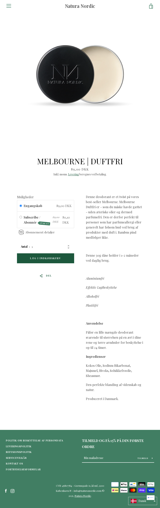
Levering (73, 174)
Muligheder (25, 197)
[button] (142, 501)
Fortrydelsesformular (23, 469)
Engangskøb (33, 206)
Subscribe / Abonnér (36, 220)
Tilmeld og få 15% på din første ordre (113, 443)
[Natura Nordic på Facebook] (6, 490)
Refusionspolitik (19, 452)
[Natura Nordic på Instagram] (12, 490)
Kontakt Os (14, 463)
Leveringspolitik (18, 446)
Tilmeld (143, 458)
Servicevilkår (16, 457)
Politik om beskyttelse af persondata (34, 440)
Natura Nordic (80, 6)
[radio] (21, 205)
